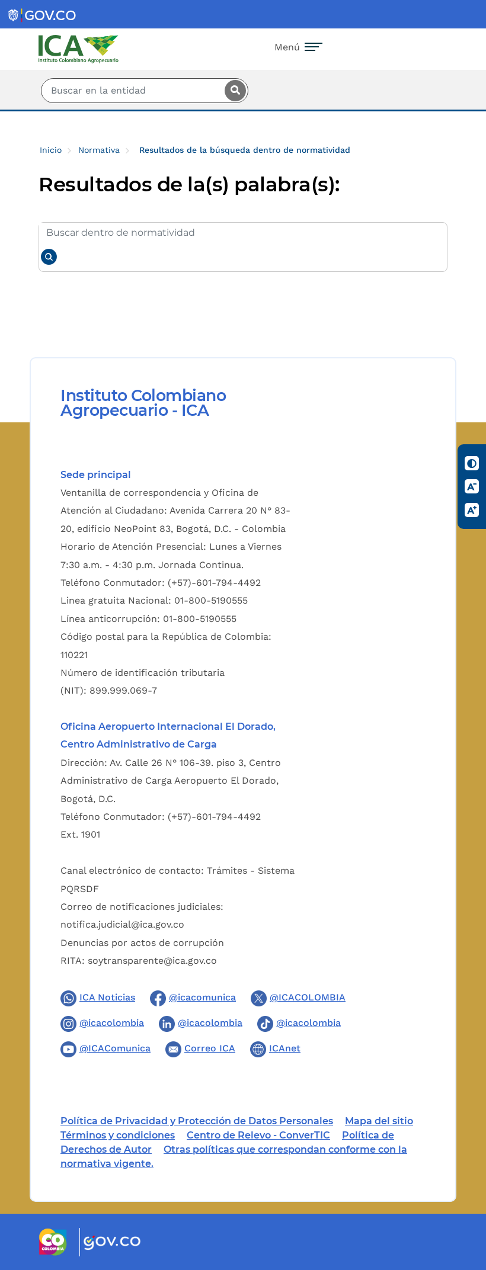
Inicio (51, 150)
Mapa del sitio (379, 1121)
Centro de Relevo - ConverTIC (258, 1135)
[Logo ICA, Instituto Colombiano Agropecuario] (79, 48)
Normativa (99, 150)
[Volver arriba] (461, 1192)
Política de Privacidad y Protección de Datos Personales (196, 1121)
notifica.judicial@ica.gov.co (122, 924)
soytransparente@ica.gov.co (152, 960)
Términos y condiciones (117, 1135)
